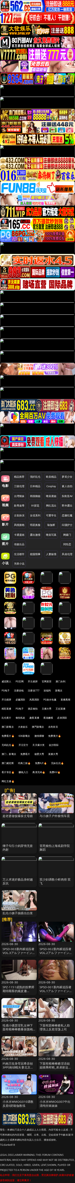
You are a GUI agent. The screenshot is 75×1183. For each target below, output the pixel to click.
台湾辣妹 (19, 496)
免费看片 (25, 754)
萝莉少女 (67, 476)
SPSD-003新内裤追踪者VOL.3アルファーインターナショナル (19, 953)
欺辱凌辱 (19, 505)
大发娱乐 (23, 727)
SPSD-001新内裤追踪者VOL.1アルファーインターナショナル (56, 991)
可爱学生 (51, 515)
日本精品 (35, 486)
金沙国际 (54, 745)
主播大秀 (47, 708)
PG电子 (6, 690)
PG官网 (20, 681)
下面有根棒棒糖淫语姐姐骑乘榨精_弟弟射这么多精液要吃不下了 (55, 1067)
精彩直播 (6, 708)
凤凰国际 (34, 699)
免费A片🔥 (41, 763)
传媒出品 (19, 544)
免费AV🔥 (54, 772)
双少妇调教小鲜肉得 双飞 (55, 881)
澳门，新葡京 (9, 754)
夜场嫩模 (48, 717)
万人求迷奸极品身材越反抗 (18, 881)
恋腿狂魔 (67, 515)
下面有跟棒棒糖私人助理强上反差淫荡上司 (55, 1027)
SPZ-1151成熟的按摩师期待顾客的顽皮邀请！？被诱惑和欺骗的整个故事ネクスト (18, 993)
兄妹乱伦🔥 (57, 763)
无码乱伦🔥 (8, 745)
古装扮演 (19, 515)
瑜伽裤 (51, 525)
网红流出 (51, 505)
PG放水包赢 (49, 699)
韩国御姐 (35, 496)
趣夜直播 (34, 717)
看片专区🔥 (8, 772)
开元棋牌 (33, 681)
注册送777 (33, 690)
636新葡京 (24, 736)
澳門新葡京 (38, 727)
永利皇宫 (53, 727)
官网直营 (47, 681)
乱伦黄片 (6, 717)
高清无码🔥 (38, 772)
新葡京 (58, 690)
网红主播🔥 (8, 781)
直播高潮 (65, 699)
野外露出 (67, 505)
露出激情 (35, 535)
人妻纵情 (51, 554)
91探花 (35, 505)
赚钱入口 (23, 772)
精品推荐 (19, 476)
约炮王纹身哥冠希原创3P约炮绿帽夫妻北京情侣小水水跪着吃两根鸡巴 (18, 1069)
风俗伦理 (67, 554)
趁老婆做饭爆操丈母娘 (18, 816)
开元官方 (23, 745)
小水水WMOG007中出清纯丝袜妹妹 (55, 1103)
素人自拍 (67, 486)
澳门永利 (60, 681)
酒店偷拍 (33, 708)
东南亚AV (67, 496)
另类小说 (19, 563)
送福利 (47, 690)
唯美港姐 (51, 496)
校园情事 (35, 554)
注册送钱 (19, 690)
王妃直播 (60, 708)
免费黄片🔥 (54, 736)
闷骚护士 (67, 525)
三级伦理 (19, 486)
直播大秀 (53, 754)
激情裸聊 (39, 736)
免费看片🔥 (8, 736)
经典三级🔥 (24, 763)
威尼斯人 (6, 681)
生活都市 (19, 554)
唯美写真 (51, 535)
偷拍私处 (20, 717)
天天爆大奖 (38, 745)
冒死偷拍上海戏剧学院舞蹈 (55, 848)
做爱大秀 (39, 754)
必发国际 (62, 717)
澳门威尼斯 (8, 763)
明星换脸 (35, 525)
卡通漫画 (19, 535)
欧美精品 (51, 476)
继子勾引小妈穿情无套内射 (18, 848)
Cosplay (51, 486)
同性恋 (67, 544)
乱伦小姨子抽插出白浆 (18, 913)
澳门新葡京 (8, 727)
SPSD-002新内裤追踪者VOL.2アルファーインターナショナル (56, 953)
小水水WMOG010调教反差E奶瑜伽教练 (18, 1103)
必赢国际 (20, 699)
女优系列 (35, 515)
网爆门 (67, 535)
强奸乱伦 (35, 476)
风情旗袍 (19, 525)
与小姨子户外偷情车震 (55, 816)
